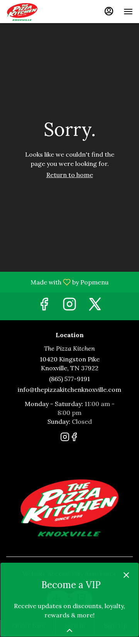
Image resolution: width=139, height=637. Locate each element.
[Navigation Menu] (128, 11)
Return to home (69, 175)
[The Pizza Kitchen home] (41, 11)
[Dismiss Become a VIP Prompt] (126, 575)
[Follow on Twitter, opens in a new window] (95, 306)
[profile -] (109, 11)
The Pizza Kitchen (69, 506)
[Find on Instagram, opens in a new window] (69, 306)
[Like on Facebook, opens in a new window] (44, 306)
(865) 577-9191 (69, 379)
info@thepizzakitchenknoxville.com (69, 389)
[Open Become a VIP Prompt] (69, 630)
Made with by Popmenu (57, 282)
